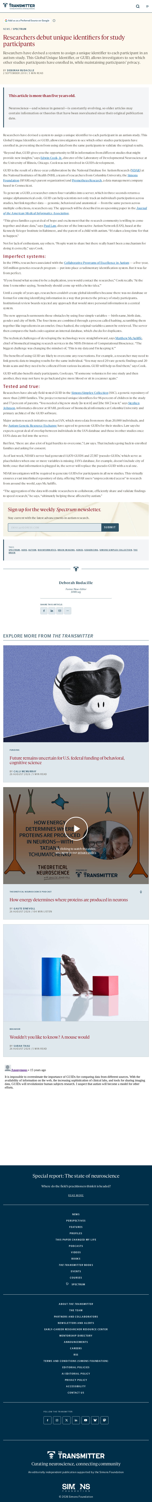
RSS (76, 1354)
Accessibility (76, 1386)
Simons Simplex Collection (89, 393)
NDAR (135, 170)
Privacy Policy (76, 1380)
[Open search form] (138, 6)
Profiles (76, 1233)
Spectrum (20, 29)
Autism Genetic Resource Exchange (32, 426)
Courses (76, 1277)
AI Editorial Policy (76, 1373)
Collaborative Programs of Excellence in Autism (96, 263)
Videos (76, 1252)
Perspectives (76, 1220)
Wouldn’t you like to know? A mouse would (49, 1037)
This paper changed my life (76, 1239)
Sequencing (91, 550)
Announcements (76, 1342)
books (76, 1265)
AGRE (24, 550)
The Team (76, 1310)
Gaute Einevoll (24, 908)
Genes (79, 550)
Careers (76, 1348)
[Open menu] (147, 6)
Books (76, 1258)
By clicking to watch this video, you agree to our (75, 850)
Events (76, 1271)
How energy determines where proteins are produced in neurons (69, 900)
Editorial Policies (76, 1367)
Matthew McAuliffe (128, 338)
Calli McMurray (25, 771)
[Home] (76, 1454)
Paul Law (50, 226)
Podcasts (76, 1246)
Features (76, 1227)
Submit (110, 527)
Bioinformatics (47, 550)
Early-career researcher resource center (76, 1329)
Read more (76, 1195)
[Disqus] (76, 1112)
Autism (32, 550)
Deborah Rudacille (20, 70)
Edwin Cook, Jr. (51, 158)
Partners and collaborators (76, 1316)
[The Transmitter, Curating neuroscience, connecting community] (34, 6)
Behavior (15, 1029)
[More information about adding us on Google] (54, 20)
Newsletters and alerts (76, 1323)
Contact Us (76, 1392)
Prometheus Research (87, 180)
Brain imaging (66, 550)
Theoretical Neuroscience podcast (31, 892)
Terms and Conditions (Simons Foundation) (76, 1361)
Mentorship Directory (76, 1335)
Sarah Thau (22, 1046)
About (76, 1304)
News (6, 29)
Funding (15, 750)
